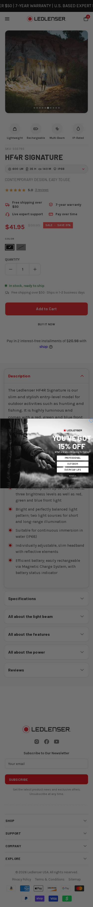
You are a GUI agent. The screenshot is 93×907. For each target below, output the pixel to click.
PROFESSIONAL (72, 458)
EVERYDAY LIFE (72, 470)
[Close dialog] (91, 420)
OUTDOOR (72, 464)
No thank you (72, 476)
